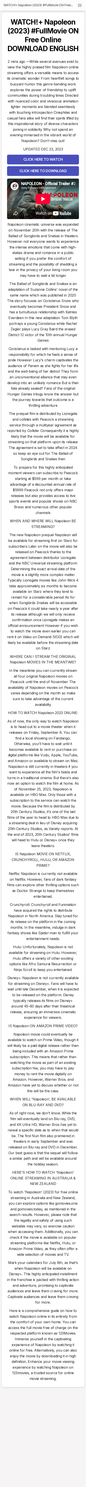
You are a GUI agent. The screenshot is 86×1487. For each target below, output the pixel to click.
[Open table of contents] (79, 5)
